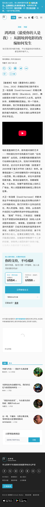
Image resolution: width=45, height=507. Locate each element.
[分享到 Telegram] (21, 68)
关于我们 (5, 477)
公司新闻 (23, 480)
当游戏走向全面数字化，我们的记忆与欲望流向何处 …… (16, 386)
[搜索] (37, 17)
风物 (19, 27)
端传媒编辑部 (21, 319)
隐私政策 (28, 495)
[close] (42, 7)
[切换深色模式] (32, 17)
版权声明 (14, 480)
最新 (4, 363)
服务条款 (36, 495)
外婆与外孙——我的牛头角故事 (15, 369)
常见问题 (5, 480)
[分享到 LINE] (26, 68)
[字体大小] (25, 17)
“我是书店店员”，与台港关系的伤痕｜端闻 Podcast (16, 402)
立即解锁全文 (22, 290)
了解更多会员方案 (12, 297)
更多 (10, 363)
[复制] (4, 68)
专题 (25, 27)
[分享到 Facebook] (15, 68)
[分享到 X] (10, 68)
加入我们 (23, 477)
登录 (16, 302)
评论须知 (8, 349)
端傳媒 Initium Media (15, 495)
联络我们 (14, 477)
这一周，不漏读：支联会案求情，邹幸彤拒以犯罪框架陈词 (16, 417)
